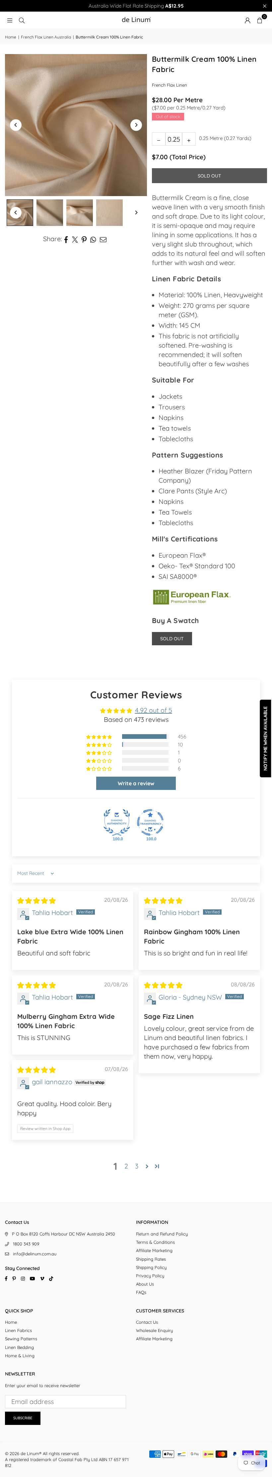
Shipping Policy (151, 1267)
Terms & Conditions (155, 1242)
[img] (36, 900)
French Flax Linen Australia (46, 37)
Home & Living (19, 1355)
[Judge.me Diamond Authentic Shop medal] (116, 822)
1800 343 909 (26, 1243)
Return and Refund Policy (162, 1233)
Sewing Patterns (21, 1338)
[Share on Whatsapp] (93, 239)
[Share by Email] (103, 239)
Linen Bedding (19, 1347)
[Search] (22, 20)
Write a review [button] (136, 783)
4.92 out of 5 (153, 710)
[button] (259, 20)
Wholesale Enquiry (154, 1330)
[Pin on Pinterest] (84, 239)
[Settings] (247, 20)
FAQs (141, 1292)
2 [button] (126, 1166)
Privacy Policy (150, 1275)
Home (10, 37)
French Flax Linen (169, 85)
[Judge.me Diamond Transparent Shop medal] (150, 822)
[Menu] (10, 20)
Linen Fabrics (18, 1330)
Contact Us (147, 1322)
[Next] (136, 125)
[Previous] (16, 125)
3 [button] (136, 1166)
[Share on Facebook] (66, 239)
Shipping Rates (151, 1259)
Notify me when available (265, 738)
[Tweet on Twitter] (75, 239)
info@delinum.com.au (34, 1253)
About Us (145, 1284)
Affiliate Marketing (154, 1250)
